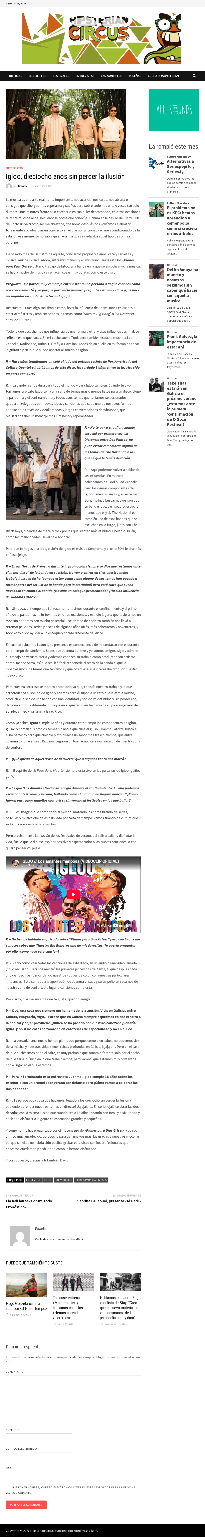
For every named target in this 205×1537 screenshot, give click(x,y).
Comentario (16, 1371)
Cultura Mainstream (163, 76)
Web (9, 1467)
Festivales (61, 76)
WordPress (80, 1531)
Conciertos (37, 76)
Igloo (48, 1180)
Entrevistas (85, 76)
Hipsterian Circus (42, 1531)
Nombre (13, 1430)
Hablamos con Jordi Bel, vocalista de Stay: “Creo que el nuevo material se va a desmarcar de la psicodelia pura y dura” (119, 1307)
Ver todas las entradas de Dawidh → (59, 1239)
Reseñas (135, 76)
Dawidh (22, 186)
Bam (94, 1531)
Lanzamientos (112, 76)
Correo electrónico (22, 1448)
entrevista (33, 1180)
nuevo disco (64, 1180)
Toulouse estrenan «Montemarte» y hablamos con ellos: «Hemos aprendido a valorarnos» (69, 1307)
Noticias (15, 76)
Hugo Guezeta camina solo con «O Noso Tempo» (26, 1306)
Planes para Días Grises (91, 1180)
